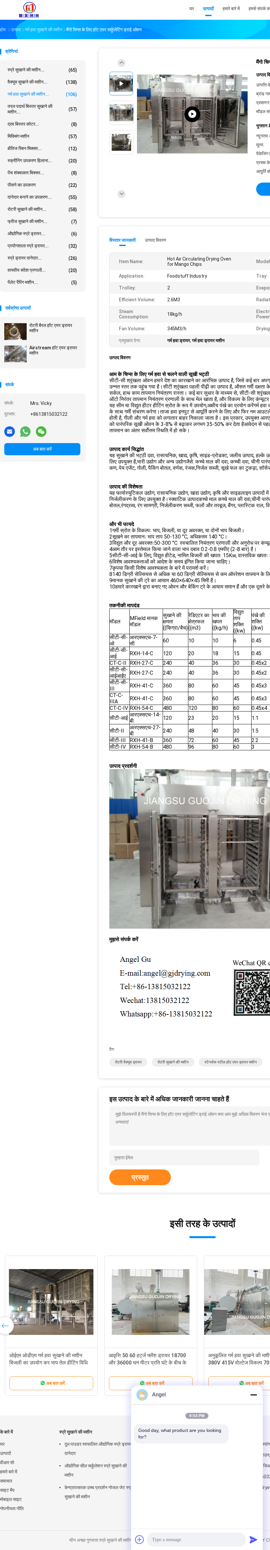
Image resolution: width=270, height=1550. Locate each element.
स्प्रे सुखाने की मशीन (75, 1432)
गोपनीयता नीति (12, 1508)
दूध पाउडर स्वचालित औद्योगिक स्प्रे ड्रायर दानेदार (98, 1448)
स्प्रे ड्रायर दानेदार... (42, 258)
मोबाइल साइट (11, 1499)
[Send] (253, 1539)
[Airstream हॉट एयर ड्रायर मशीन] (15, 354)
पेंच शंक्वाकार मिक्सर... (42, 173)
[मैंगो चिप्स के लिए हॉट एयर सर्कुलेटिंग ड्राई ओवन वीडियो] (192, 114)
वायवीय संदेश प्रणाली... (42, 270)
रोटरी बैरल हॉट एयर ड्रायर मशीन (50, 328)
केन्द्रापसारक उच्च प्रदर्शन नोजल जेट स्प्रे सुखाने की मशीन (99, 1492)
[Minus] (253, 1395)
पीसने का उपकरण (42, 185)
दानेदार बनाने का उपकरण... (42, 197)
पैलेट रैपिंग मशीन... (42, 282)
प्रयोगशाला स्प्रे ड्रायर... (42, 246)
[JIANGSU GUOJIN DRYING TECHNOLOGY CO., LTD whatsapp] (25, 431)
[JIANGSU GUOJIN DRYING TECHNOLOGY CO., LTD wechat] (41, 431)
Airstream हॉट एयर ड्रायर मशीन (53, 350)
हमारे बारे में (8, 1471)
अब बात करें (42, 449)
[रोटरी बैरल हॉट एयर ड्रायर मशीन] (15, 331)
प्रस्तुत (140, 1177)
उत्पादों (5, 1453)
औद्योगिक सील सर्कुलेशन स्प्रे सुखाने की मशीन (96, 1470)
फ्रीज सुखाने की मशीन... (42, 221)
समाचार (6, 1481)
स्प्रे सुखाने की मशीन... (42, 70)
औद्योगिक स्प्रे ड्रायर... (42, 234)
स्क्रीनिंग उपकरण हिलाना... (42, 160)
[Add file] (139, 1539)
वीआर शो (7, 1462)
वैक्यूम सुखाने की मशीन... (42, 82)
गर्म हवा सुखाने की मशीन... (42, 94)
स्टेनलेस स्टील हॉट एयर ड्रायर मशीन (230, 1062)
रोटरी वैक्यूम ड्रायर (128, 1062)
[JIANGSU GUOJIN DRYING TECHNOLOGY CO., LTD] (29, 10)
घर (2, 1444)
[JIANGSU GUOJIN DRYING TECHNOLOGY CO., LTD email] (9, 431)
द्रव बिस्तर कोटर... (42, 124)
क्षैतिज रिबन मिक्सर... (42, 148)
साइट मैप (7, 1490)
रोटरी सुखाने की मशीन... (42, 209)
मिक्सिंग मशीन (42, 136)
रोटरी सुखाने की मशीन (173, 1062)
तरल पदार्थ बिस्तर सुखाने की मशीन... (42, 109)
